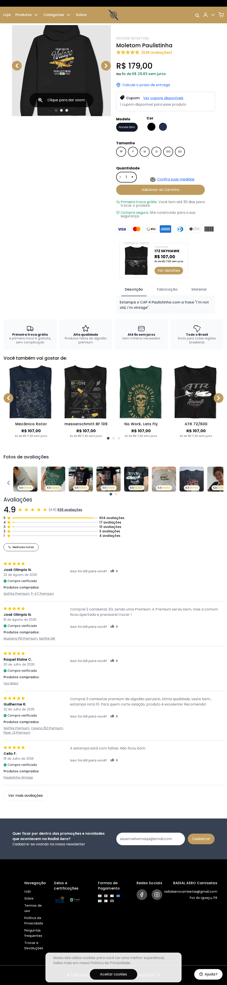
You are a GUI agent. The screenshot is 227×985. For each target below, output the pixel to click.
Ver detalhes (169, 270)
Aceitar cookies (113, 974)
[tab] (134, 289)
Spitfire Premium (16, 593)
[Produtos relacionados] (108, 438)
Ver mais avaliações (25, 795)
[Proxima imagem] (106, 66)
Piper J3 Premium (17, 732)
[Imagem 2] (61, 110)
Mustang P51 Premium (20, 638)
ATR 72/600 (196, 423)
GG (168, 151)
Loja (7, 14)
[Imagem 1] (56, 110)
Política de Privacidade (110, 962)
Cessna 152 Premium (47, 728)
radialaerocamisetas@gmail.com (190, 891)
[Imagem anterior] (17, 66)
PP (121, 151)
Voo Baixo (11, 683)
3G (180, 151)
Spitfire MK (47, 638)
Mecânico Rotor (31, 423)
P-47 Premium (42, 593)
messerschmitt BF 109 (86, 423)
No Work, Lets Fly (141, 423)
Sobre (81, 14)
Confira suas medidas (175, 179)
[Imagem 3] (66, 110)
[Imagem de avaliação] (111, 494)
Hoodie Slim (127, 127)
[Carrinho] (221, 15)
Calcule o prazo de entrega (146, 85)
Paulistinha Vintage (18, 777)
